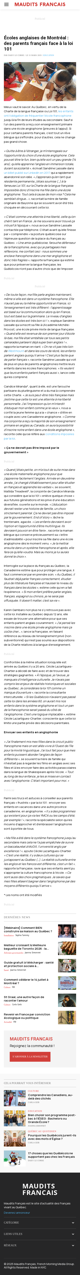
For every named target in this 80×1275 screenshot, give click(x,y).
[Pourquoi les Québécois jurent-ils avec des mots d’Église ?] (15, 1138)
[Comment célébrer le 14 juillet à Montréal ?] (67, 983)
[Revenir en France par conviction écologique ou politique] (67, 1017)
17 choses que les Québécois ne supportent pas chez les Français (51, 1155)
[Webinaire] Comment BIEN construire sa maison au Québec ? (28, 929)
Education (48, 55)
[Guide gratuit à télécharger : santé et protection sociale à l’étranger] (67, 965)
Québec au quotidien (42, 1131)
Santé (6, 970)
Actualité (8, 1022)
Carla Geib (17, 1004)
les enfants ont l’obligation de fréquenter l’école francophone (38, 113)
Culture (7, 987)
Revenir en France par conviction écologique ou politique (27, 1016)
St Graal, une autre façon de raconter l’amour (24, 998)
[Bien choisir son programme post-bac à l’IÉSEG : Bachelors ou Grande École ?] (15, 1118)
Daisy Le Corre (36, 1160)
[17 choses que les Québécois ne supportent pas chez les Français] (15, 1158)
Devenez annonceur (17, 1212)
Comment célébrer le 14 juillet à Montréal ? (26, 981)
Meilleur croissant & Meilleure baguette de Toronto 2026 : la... (26, 947)
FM (13, 987)
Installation (9, 935)
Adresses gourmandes (13, 953)
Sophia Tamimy (22, 935)
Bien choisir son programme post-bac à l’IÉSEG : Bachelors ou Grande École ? (52, 1118)
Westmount (16, 351)
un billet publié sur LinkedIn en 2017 (27, 173)
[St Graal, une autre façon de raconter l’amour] (67, 1000)
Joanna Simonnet (33, 952)
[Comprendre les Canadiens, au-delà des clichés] (15, 1098)
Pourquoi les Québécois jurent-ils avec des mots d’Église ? (52, 1137)
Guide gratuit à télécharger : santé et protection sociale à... (29, 964)
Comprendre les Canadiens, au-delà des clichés (50, 1096)
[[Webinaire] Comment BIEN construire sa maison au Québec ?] (67, 931)
